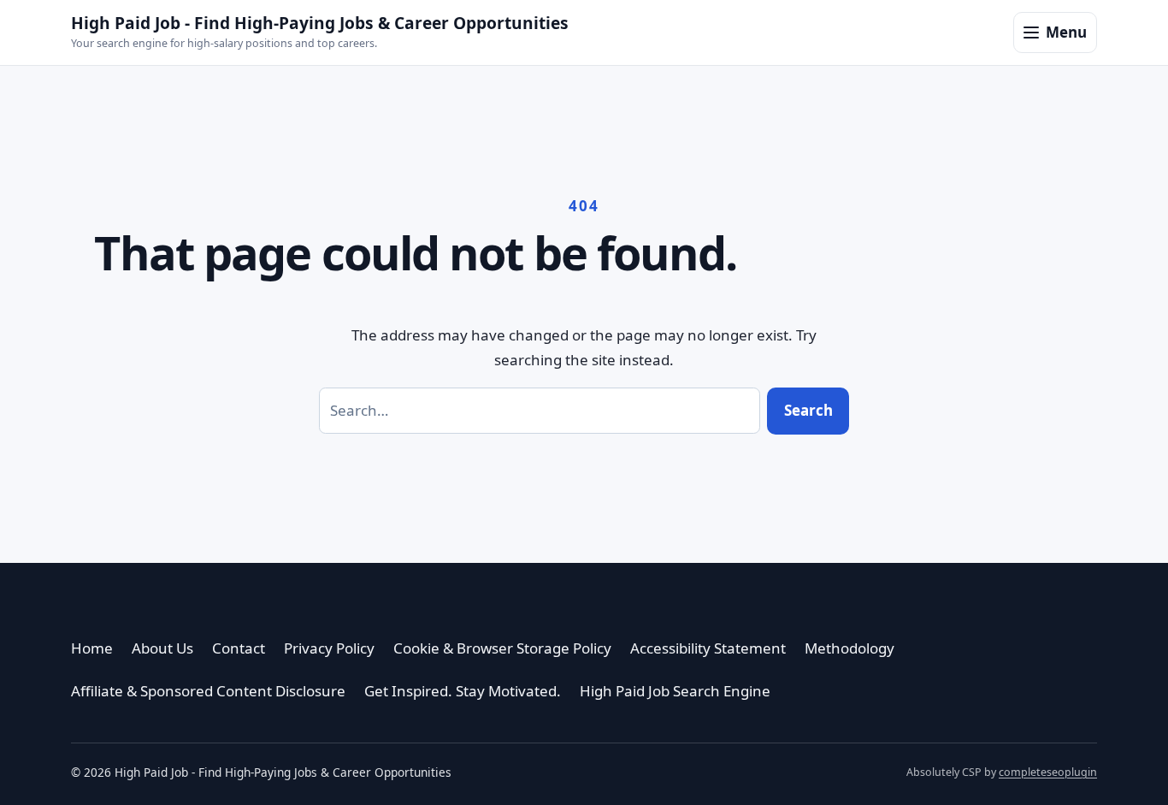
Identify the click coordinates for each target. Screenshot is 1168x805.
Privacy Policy (329, 648)
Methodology (849, 648)
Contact (238, 648)
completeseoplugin (1048, 772)
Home (92, 648)
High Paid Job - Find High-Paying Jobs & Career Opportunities (320, 22)
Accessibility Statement (708, 648)
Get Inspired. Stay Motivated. (462, 691)
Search (808, 410)
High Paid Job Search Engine (675, 691)
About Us (162, 648)
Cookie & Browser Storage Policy (502, 648)
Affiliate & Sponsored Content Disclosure (208, 691)
